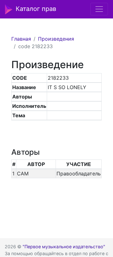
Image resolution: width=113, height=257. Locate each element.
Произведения (56, 39)
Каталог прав (36, 9)
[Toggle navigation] (99, 9)
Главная (21, 39)
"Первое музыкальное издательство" (64, 246)
